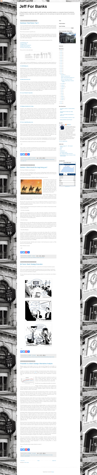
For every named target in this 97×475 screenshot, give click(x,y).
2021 (61, 58)
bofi (39, 159)
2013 (61, 71)
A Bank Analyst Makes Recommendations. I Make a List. (67, 115)
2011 (61, 101)
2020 (61, 60)
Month (65, 174)
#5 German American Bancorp (25, 47)
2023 (61, 55)
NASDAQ (60, 180)
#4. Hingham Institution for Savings (26, 106)
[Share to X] (42, 158)
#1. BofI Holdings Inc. (24, 66)
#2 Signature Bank (23, 43)
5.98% (74, 182)
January (62, 99)
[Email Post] (37, 157)
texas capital (22, 160)
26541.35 (74, 180)
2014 (61, 69)
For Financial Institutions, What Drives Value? (67, 117)
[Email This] (39, 158)
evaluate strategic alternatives (34, 454)
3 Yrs (73, 174)
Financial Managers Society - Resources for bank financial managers (67, 155)
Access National (25, 159)
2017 (61, 65)
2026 (61, 50)
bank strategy (29, 356)
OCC (61, 149)
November (63, 83)
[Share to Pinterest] (44, 158)
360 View (24, 454)
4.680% (74, 176)
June (62, 91)
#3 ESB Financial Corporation (25, 45)
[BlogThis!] (40, 158)
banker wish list (25, 257)
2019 (61, 61)
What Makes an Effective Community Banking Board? (67, 109)
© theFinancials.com (67, 186)
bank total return (36, 159)
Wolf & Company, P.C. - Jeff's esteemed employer (66, 146)
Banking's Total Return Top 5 (29, 23)
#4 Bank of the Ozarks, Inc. (25, 46)
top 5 (25, 160)
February (62, 98)
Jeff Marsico (47, 159)
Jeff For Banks (33, 6)
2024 (61, 53)
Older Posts (54, 460)
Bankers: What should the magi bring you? (33, 167)
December (63, 74)
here (35, 372)
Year (69, 174)
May (62, 93)
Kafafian (38, 257)
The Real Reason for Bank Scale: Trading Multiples (66, 112)
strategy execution (51, 356)
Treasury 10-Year (61, 176)
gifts (31, 257)
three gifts (42, 257)
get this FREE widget (67, 162)
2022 (61, 57)
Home (38, 460)
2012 (61, 73)
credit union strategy (34, 356)
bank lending (25, 356)
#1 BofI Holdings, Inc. (24, 42)
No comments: (33, 157)
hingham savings (43, 159)
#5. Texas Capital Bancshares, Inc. (26, 122)
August (62, 88)
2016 (61, 66)
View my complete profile (63, 141)
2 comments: (33, 255)
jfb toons (42, 356)
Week (61, 174)
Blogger (52, 471)
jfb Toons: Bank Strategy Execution (31, 264)
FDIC (61, 148)
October (62, 85)
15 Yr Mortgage (61, 182)
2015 (61, 68)
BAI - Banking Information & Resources (66, 153)
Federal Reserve (62, 150)
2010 (61, 103)
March (62, 96)
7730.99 (74, 181)
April (62, 94)
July (62, 89)
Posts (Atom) (27, 462)
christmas (29, 257)
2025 (61, 52)
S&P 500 (60, 181)
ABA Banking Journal (63, 152)
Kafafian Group (52, 159)
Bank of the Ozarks (31, 159)
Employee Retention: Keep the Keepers (66, 119)
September (63, 86)
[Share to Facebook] (43, 158)
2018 (61, 63)
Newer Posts (23, 460)
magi (40, 257)
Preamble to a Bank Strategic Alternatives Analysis (36, 363)
